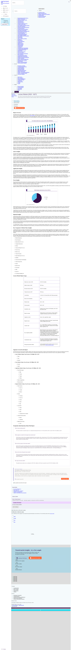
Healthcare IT (20, 42)
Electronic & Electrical (42, 16)
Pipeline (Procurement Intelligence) (19, 597)
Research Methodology (21, 78)
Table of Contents (16, 102)
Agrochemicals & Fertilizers (22, 55)
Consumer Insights (21, 67)
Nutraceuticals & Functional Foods (23, 31)
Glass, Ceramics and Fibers (22, 38)
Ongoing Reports (20, 87)
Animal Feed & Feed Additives (23, 29)
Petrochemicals (20, 61)
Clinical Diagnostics (21, 41)
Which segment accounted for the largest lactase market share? (25, 434)
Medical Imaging (20, 44)
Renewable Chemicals (21, 26)
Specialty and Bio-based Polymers (23, 27)
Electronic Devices (21, 20)
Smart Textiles (20, 37)
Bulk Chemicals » (21, 54)
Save (14, 520)
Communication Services (22, 49)
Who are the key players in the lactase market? (22, 443)
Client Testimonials (21, 79)
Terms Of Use (16, 590)
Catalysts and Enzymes (21, 24)
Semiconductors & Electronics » (23, 18)
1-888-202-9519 (21, 605)
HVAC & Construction (21, 51)
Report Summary (16, 100)
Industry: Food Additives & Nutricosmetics (20, 492)
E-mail (15, 518)
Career (19, 83)
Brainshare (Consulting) (18, 595)
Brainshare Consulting (21, 65)
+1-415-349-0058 (14, 605)
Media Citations (20, 81)
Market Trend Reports (21, 71)
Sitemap (15, 591)
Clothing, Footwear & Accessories (44, 14)
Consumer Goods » (41, 12)
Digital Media (20, 50)
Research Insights (21, 86)
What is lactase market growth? (20, 428)
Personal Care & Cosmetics (22, 60)
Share (15, 516)
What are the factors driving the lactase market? (22, 452)
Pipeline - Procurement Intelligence (23, 72)
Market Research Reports (22, 70)
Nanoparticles (20, 36)
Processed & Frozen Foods (22, 32)
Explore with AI (4, 24)
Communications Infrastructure (23, 48)
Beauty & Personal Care (42, 13)
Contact (19, 82)
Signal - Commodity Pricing (22, 73)
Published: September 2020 (18, 491)
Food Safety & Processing (22, 30)
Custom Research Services (22, 66)
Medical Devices (20, 43)
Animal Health (20, 46)
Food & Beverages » (21, 28)
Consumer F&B (41, 15)
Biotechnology (20, 40)
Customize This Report (22, 558)
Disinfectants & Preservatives (22, 56)
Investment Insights (21, 69)
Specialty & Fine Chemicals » (23, 23)
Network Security (21, 52)
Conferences (20, 80)
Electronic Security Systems (22, 19)
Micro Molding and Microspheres (23, 35)
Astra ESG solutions (21, 74)
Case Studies (20, 88)
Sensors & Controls (21, 22)
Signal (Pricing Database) (18, 598)
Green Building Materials (22, 34)
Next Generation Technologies (23, 53)
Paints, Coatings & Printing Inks (23, 59)
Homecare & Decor (41, 17)
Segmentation (16, 104)
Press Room (20, 89)
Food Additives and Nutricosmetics (23, 25)
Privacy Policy (16, 589)
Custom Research (16, 596)
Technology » (20, 47)
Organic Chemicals (21, 58)
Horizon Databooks (21, 68)
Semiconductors (20, 21)
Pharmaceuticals (20, 45)
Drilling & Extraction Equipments (23, 57)
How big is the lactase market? (20, 460)
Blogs (19, 90)
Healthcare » (20, 39)
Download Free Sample (35, 558)
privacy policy (52, 513)
